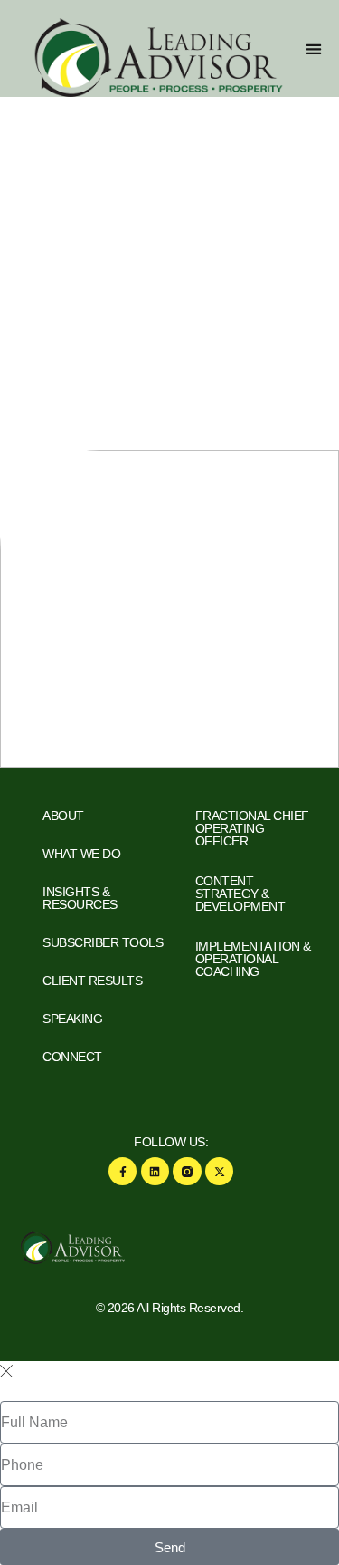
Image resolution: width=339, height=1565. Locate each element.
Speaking (72, 1018)
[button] (313, 48)
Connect (72, 1056)
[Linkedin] (155, 1171)
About (63, 815)
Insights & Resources (80, 898)
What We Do (81, 853)
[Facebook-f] (122, 1171)
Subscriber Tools (102, 942)
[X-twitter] (219, 1171)
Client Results (92, 980)
